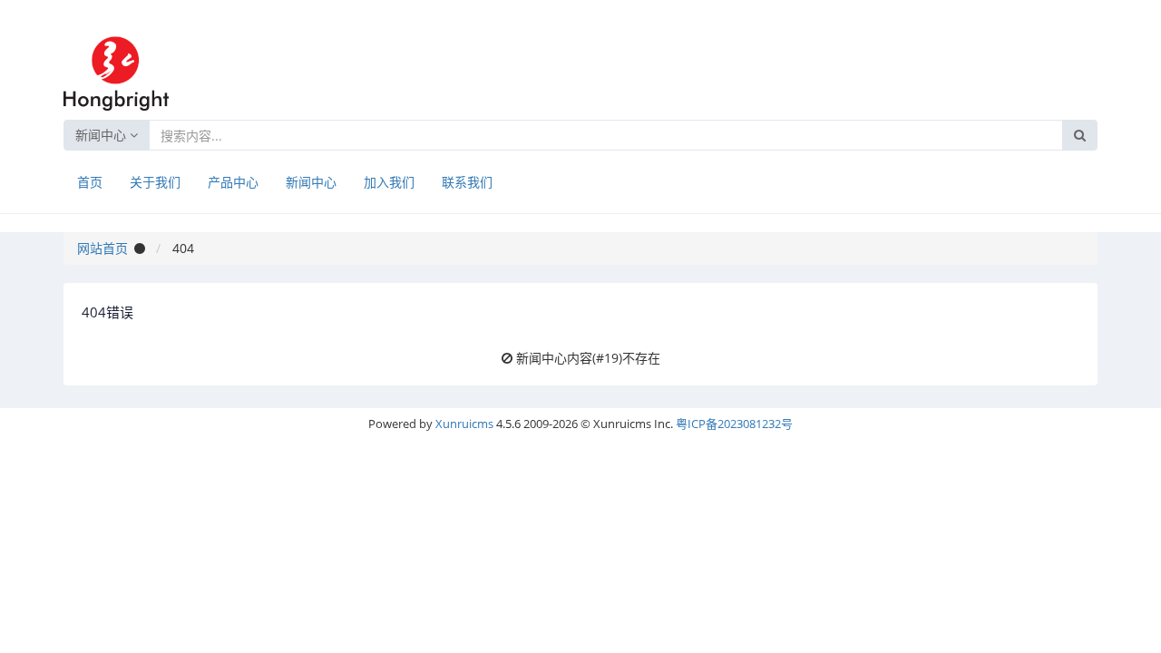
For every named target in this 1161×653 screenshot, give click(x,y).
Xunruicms (464, 423)
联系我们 (467, 181)
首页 (89, 181)
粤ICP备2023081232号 (734, 423)
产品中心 (233, 181)
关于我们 (155, 181)
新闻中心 (102, 134)
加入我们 (389, 181)
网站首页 (102, 248)
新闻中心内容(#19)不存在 (588, 357)
